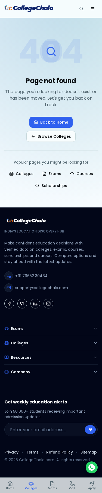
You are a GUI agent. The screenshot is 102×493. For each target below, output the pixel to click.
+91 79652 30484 (31, 275)
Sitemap (89, 452)
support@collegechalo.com (41, 287)
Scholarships (54, 185)
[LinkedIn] (35, 303)
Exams (55, 173)
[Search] (81, 8)
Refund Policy (59, 452)
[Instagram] (48, 303)
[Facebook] (9, 303)
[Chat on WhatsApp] (92, 467)
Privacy (11, 452)
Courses (84, 173)
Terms (32, 452)
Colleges (24, 173)
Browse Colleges (54, 136)
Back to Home (54, 122)
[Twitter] (22, 303)
